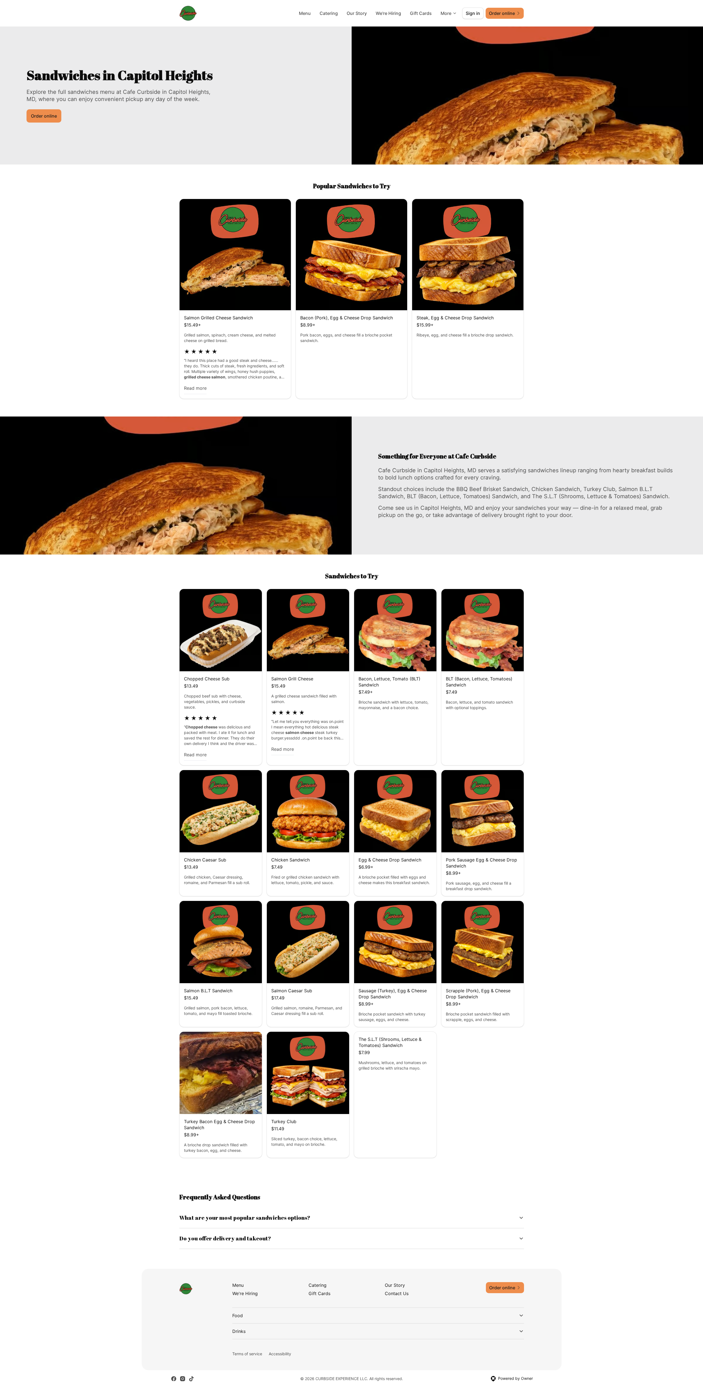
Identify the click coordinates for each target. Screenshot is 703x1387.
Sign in (473, 13)
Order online (44, 116)
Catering (329, 13)
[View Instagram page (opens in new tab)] (182, 1378)
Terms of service (247, 1353)
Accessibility (280, 1353)
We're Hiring (388, 13)
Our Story (357, 13)
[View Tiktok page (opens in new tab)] (191, 1378)
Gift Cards (421, 13)
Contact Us (397, 1293)
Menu (305, 13)
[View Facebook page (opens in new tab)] (173, 1378)
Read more (195, 388)
